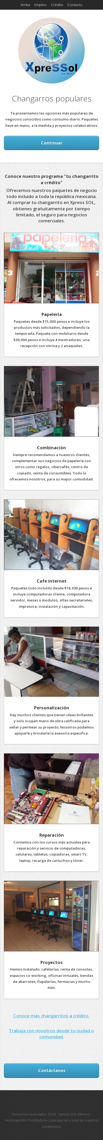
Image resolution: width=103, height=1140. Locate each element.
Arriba (25, 4)
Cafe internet (52, 581)
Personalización (51, 708)
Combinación (51, 448)
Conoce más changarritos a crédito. (51, 1016)
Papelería (51, 314)
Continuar (51, 143)
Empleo (40, 4)
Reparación (51, 835)
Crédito (57, 4)
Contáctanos (51, 1070)
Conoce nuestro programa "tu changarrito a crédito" (52, 179)
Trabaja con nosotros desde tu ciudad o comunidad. (51, 1034)
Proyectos (51, 962)
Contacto (74, 4)
